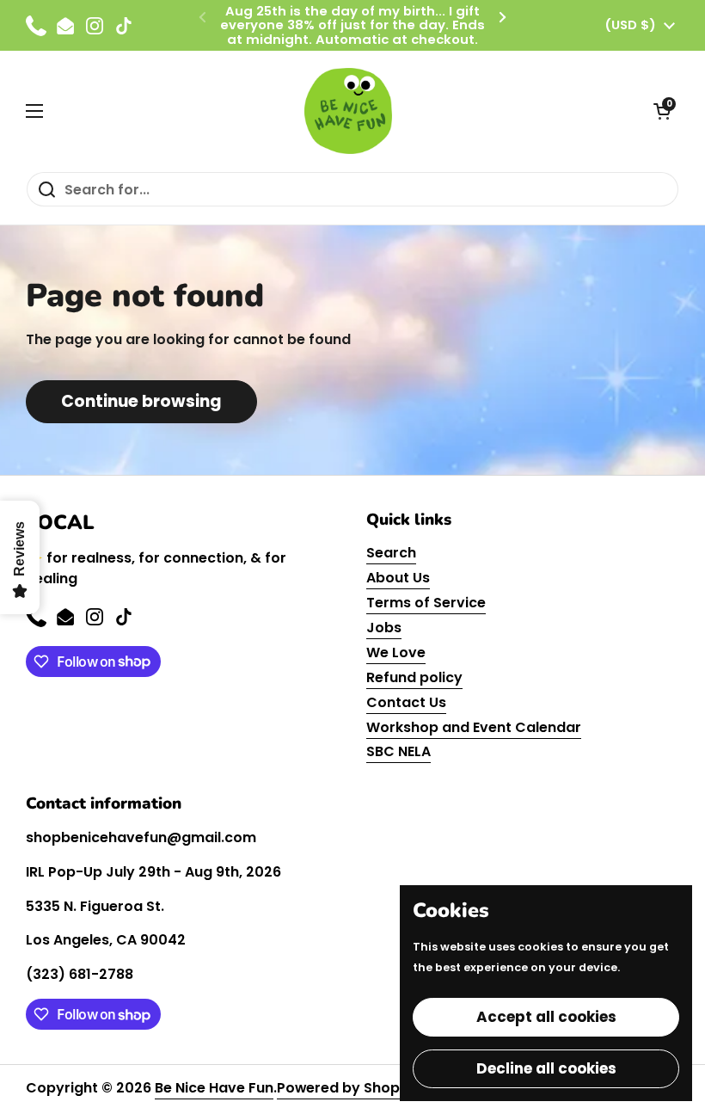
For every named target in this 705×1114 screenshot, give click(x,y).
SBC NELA (398, 751)
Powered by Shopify (347, 1088)
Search (391, 553)
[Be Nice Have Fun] (348, 111)
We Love (396, 652)
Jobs (384, 627)
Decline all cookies (546, 1068)
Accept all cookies (546, 1016)
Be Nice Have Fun (214, 1088)
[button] (662, 111)
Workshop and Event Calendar (473, 727)
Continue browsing (141, 401)
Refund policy (414, 677)
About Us (398, 578)
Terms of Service (426, 602)
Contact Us (406, 702)
